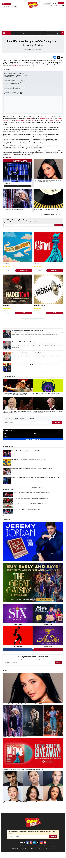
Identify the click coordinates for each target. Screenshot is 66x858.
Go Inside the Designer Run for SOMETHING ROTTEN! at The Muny (30, 504)
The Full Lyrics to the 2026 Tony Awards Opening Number (28, 353)
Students (35, 33)
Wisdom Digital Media (29, 849)
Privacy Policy (50, 849)
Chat (26, 33)
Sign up (58, 662)
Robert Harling (16, 66)
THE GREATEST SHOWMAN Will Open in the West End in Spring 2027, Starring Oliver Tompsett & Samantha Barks (15, 82)
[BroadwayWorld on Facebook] (27, 842)
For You (9, 157)
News (12, 33)
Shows (17, 33)
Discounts (48, 649)
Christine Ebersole (45, 119)
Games (44, 33)
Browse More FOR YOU (51, 214)
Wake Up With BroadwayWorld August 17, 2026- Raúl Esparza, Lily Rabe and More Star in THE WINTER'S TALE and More (16, 75)
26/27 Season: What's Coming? (10, 6)
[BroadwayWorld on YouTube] (45, 842)
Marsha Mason (20, 120)
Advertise (12, 846)
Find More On (32, 320)
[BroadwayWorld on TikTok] (37, 842)
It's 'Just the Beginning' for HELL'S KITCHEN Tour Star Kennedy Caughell (32, 492)
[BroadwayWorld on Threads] (41, 842)
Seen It (9, 270)
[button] (62, 33)
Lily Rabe (34, 120)
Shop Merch (7, 4)
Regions (41, 846)
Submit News (34, 846)
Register (50, 33)
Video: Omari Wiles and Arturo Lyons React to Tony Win (28, 330)
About (17, 846)
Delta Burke (29, 119)
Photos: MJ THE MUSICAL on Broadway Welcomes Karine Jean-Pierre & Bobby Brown (16, 93)
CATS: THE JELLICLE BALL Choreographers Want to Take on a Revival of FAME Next (35, 364)
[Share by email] (62, 57)
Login (57, 33)
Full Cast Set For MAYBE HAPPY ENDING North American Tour (21, 802)
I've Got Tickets (24, 270)
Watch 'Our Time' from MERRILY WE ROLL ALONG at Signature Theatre (31, 498)
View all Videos (7, 516)
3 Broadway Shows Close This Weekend (15, 736)
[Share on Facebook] (54, 57)
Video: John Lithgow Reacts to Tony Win (23, 342)
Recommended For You (9, 446)
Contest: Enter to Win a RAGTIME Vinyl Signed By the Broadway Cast (23, 769)
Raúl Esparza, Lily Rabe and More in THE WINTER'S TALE (28, 509)
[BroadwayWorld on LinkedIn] (34, 842)
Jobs (30, 33)
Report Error (53, 846)
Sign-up (54, 3)
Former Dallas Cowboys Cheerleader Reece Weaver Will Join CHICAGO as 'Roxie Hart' (28, 704)
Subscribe (57, 422)
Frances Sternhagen (53, 120)
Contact (22, 846)
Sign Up (53, 836)
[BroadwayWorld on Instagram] (30, 842)
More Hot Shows (18, 649)
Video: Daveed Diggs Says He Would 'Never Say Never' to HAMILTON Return (15, 87)
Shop (40, 33)
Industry (22, 33)
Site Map (46, 846)
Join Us (27, 846)
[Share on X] (58, 57)
